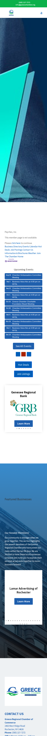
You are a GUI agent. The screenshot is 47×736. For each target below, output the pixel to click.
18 (22, 623)
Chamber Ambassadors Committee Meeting (26, 276)
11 (28, 620)
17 (20, 623)
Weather (32, 253)
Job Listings (23, 373)
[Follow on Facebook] (18, 354)
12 (30, 620)
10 (26, 620)
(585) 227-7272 (24, 2)
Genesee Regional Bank (23, 394)
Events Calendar (30, 246)
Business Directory (13, 246)
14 (35, 620)
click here (15, 243)
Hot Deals (23, 364)
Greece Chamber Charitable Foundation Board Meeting (24, 302)
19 (24, 623)
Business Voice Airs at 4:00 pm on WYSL (26, 283)
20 (26, 623)
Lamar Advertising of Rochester (24, 590)
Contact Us (28, 249)
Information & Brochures (16, 253)
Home (20, 256)
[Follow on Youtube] (23, 354)
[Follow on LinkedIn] (29, 354)
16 (39, 620)
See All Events (23, 346)
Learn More (23, 423)
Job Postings (16, 249)
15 (37, 620)
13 (32, 620)
